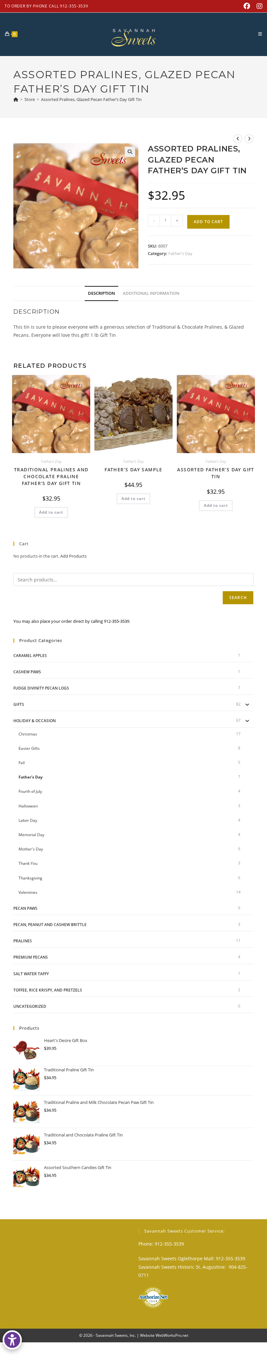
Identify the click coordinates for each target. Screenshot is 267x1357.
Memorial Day (31, 834)
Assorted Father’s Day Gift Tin (215, 472)
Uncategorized (29, 1006)
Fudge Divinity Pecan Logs (41, 688)
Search (238, 597)
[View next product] (249, 138)
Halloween (28, 806)
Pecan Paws (25, 908)
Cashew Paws (27, 672)
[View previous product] (237, 138)
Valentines (28, 892)
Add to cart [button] (51, 512)
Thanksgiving (30, 878)
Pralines (22, 941)
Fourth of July (30, 791)
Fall (22, 762)
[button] (130, 152)
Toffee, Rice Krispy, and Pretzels (47, 990)
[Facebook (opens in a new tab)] (246, 6)
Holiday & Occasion (34, 720)
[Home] (15, 99)
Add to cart (208, 221)
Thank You (28, 863)
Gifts (18, 704)
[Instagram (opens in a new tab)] (257, 6)
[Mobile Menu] (260, 34)
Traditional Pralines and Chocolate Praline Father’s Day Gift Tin (51, 476)
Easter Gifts (29, 748)
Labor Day (28, 820)
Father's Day (180, 253)
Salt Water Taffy (31, 974)
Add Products (73, 556)
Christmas (28, 734)
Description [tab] (101, 293)
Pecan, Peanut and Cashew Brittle (50, 924)
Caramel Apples (30, 655)
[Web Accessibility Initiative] (12, 1340)
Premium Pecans (30, 957)
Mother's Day (31, 849)
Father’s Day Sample (133, 469)
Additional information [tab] (151, 293)
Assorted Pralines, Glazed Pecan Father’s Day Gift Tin (91, 99)
